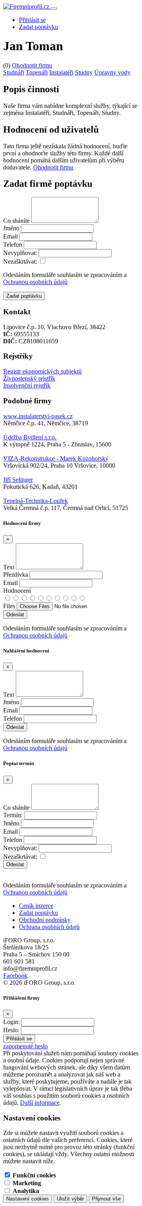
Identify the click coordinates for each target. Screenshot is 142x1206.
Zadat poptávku (38, 27)
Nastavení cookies (27, 1199)
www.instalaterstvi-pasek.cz (38, 416)
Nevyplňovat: (20, 253)
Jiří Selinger (18, 479)
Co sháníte (16, 220)
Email (10, 236)
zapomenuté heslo (25, 1046)
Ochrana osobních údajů (49, 927)
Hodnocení (17, 590)
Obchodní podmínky (45, 919)
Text (8, 567)
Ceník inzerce (36, 905)
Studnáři (13, 72)
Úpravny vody (112, 72)
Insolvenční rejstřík (26, 385)
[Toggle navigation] (54, 8)
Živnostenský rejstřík (29, 378)
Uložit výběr (70, 1199)
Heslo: (11, 1030)
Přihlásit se (32, 19)
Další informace (40, 1102)
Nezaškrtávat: (20, 261)
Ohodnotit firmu (32, 65)
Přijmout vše (106, 1199)
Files (9, 606)
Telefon (12, 244)
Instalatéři (61, 72)
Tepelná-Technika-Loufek (35, 500)
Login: (11, 1021)
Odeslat (15, 864)
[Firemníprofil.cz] (27, 6)
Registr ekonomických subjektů (42, 371)
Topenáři (37, 72)
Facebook (15, 975)
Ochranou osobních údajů (35, 282)
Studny (84, 72)
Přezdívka (15, 574)
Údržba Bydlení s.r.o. (29, 437)
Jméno (11, 228)
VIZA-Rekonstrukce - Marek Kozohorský (55, 458)
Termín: (12, 815)
